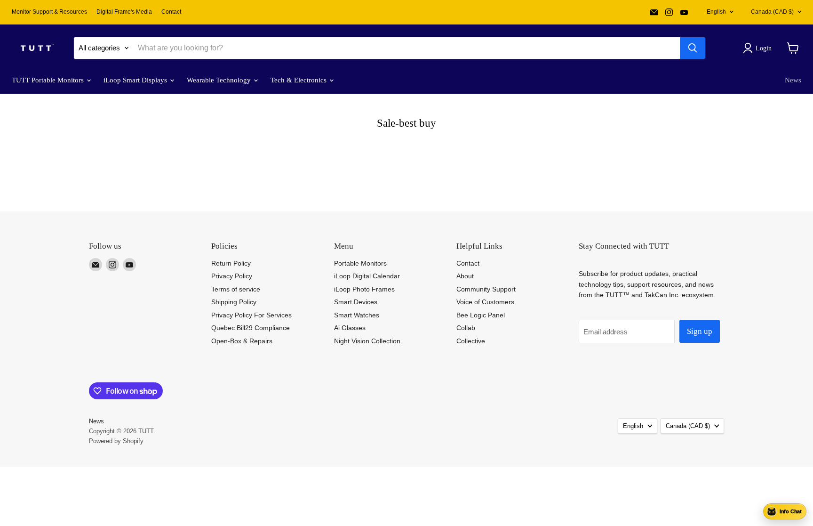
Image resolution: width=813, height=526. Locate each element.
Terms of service (235, 289)
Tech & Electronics (299, 80)
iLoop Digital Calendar (367, 276)
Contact (171, 11)
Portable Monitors (360, 263)
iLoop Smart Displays (136, 80)
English (716, 11)
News (793, 80)
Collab (465, 328)
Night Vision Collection (367, 341)
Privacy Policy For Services (251, 315)
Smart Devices (355, 302)
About (465, 276)
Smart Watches (356, 315)
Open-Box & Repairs (241, 341)
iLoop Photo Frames (364, 289)
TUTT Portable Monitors (49, 80)
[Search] (692, 48)
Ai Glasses (350, 328)
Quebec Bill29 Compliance (250, 328)
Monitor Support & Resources (49, 11)
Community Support (486, 289)
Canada (772, 11)
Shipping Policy (233, 302)
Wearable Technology (220, 80)
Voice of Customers (485, 302)
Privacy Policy (231, 276)
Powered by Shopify (116, 441)
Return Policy (231, 263)
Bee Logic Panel (480, 315)
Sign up (699, 331)
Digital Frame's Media (124, 11)
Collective (470, 341)
